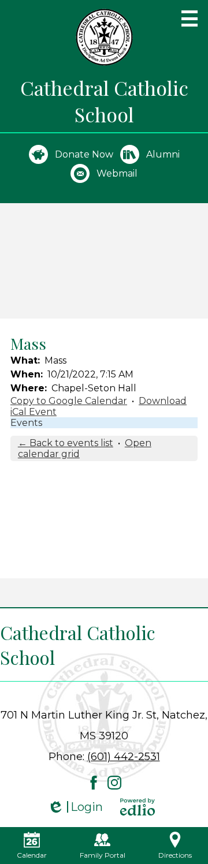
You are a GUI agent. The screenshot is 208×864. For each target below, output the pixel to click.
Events (26, 422)
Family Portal (102, 855)
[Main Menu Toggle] (189, 18)
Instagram (114, 783)
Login (75, 807)
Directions (175, 855)
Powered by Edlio (137, 807)
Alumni (163, 154)
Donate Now (84, 154)
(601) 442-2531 (123, 756)
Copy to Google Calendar (68, 400)
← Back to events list (65, 442)
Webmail (117, 173)
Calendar (32, 855)
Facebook (94, 783)
